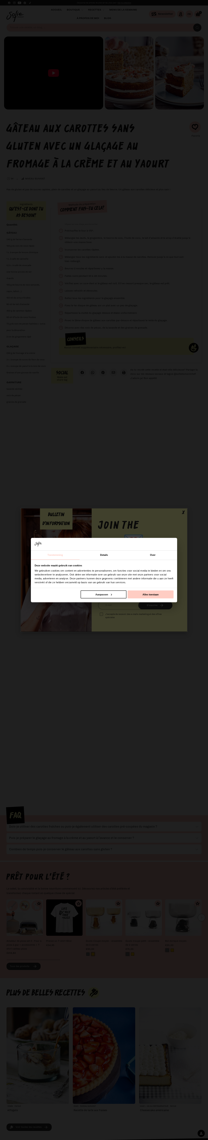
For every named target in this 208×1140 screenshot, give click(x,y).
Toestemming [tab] (55, 554)
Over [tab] (153, 554)
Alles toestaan (151, 594)
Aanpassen (101, 594)
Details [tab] (104, 554)
